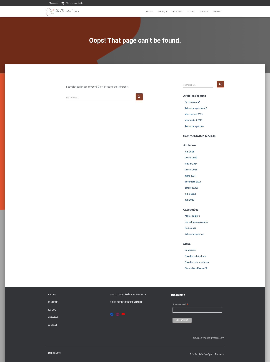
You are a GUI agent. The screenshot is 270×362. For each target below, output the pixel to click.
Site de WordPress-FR (196, 268)
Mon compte (54, 3)
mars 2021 (190, 176)
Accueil (149, 12)
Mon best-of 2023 (194, 114)
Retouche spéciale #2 (196, 108)
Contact (217, 12)
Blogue (191, 12)
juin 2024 (189, 151)
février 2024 (191, 157)
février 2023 (191, 169)
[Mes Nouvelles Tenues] (62, 12)
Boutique (162, 12)
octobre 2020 (191, 188)
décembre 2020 (193, 181)
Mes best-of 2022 (193, 120)
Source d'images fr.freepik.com (208, 338)
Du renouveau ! (192, 102)
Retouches (177, 12)
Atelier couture (192, 216)
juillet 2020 (190, 194)
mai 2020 (189, 200)
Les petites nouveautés (196, 222)
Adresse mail (180, 305)
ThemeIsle (218, 354)
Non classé (190, 228)
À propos (203, 12)
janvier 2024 (191, 163)
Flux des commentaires (197, 262)
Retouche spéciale (194, 126)
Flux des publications (195, 256)
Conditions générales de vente (128, 294)
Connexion (190, 250)
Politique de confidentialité (126, 302)
